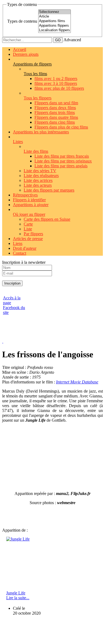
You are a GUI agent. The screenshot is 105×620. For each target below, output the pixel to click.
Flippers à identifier (29, 200)
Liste (28, 229)
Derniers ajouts (25, 54)
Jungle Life (15, 593)
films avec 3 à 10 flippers (55, 83)
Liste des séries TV (40, 170)
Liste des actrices (38, 180)
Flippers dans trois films (54, 112)
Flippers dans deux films (55, 107)
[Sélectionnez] (54, 12)
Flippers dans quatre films (56, 117)
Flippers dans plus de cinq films (61, 127)
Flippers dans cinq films (54, 122)
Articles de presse (28, 238)
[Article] (54, 16)
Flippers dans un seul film (56, 103)
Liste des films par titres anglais (61, 166)
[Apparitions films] (54, 21)
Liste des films (36, 151)
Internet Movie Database (77, 382)
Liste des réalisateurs (41, 175)
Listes (18, 141)
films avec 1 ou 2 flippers (55, 78)
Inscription (12, 283)
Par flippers (33, 233)
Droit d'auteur (24, 248)
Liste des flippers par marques (49, 190)
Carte (28, 224)
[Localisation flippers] (54, 30)
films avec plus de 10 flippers (59, 88)
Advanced (72, 39)
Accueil (19, 49)
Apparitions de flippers (32, 64)
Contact (19, 253)
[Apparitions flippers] (54, 25)
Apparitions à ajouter (30, 204)
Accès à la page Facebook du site (14, 305)
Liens (17, 243)
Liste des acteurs (38, 185)
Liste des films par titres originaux (63, 161)
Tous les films (35, 73)
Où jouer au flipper (29, 214)
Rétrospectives (25, 195)
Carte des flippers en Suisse (47, 219)
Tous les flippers (37, 98)
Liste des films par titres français (61, 156)
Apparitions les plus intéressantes (41, 132)
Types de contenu (22, 21)
